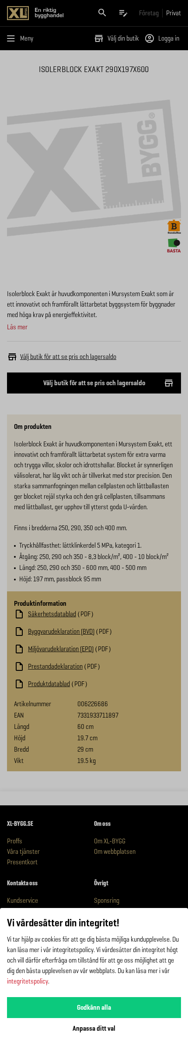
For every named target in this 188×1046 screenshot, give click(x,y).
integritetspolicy (27, 981)
